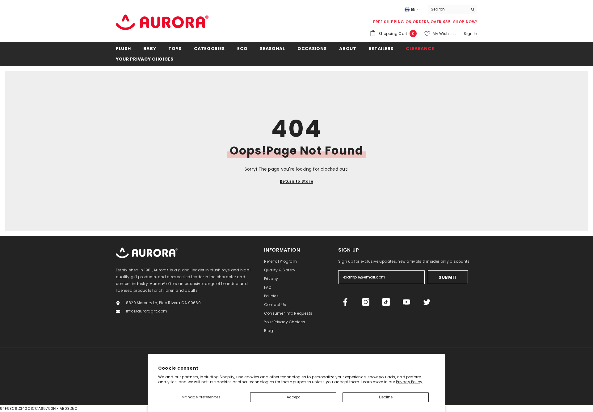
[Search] (452, 9)
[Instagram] (366, 302)
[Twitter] (427, 302)
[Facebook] (345, 302)
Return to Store (296, 181)
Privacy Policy (409, 381)
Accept (293, 397)
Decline (386, 397)
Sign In (470, 33)
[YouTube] (406, 302)
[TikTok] (386, 302)
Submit (448, 277)
